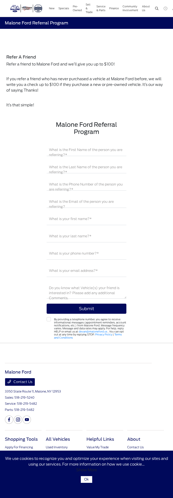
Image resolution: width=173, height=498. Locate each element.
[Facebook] (9, 419)
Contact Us (22, 382)
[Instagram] (18, 419)
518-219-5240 (24, 397)
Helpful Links (100, 439)
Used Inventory (57, 447)
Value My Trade (97, 447)
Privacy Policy (103, 334)
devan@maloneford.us (93, 331)
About (133, 439)
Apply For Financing (19, 447)
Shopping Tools (21, 439)
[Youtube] (27, 419)
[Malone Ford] (27, 8)
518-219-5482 (27, 403)
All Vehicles (58, 439)
